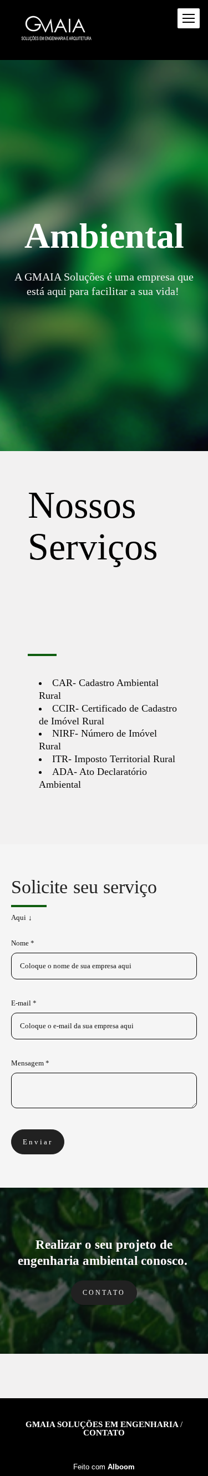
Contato (104, 1293)
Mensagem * (30, 1063)
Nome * (22, 943)
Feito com (104, 1467)
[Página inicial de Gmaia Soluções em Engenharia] (56, 30)
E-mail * (24, 1003)
